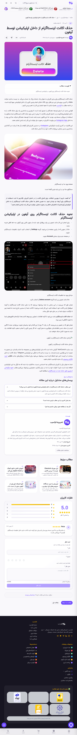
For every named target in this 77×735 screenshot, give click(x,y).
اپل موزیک (67, 651)
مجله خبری (34, 633)
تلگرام (68, 675)
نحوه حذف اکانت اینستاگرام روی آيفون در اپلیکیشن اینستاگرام (53, 91)
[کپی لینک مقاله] (16, 37)
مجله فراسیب (64, 18)
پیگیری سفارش (68, 678)
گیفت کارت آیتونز (65, 660)
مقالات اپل (56, 603)
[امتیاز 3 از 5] (16, 560)
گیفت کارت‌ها (30, 654)
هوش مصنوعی (30, 648)
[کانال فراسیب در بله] (60, 636)
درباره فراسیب (33, 625)
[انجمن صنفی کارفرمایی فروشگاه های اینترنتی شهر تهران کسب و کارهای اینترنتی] (60, 709)
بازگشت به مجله (66, 603)
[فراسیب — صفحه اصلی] (71, 3)
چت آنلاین (67, 671)
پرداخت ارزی (33, 636)
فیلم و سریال (30, 663)
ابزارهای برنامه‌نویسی (28, 657)
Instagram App (61, 120)
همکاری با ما (33, 639)
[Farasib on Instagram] (69, 636)
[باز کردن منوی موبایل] (6, 3)
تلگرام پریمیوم (66, 657)
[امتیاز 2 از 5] (12, 560)
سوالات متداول (33, 631)
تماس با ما (34, 628)
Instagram (44, 125)
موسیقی (32, 660)
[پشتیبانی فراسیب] (4, 725)
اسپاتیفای (67, 654)
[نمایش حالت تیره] (11, 3)
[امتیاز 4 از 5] (20, 560)
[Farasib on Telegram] (63, 636)
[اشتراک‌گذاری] (6, 37)
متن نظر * (67, 566)
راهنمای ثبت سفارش (67, 680)
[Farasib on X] (72, 636)
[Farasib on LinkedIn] (66, 636)
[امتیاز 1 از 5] (8, 560)
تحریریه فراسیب (60, 38)
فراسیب (58, 105)
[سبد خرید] (16, 3)
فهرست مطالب (64, 86)
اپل (57, 18)
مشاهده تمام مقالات (63, 450)
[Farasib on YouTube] (58, 636)
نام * (68, 548)
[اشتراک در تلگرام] (11, 37)
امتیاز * (68, 557)
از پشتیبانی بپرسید (30, 595)
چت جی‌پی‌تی (66, 648)
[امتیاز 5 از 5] (23, 560)
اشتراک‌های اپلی (30, 651)
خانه (71, 18)
